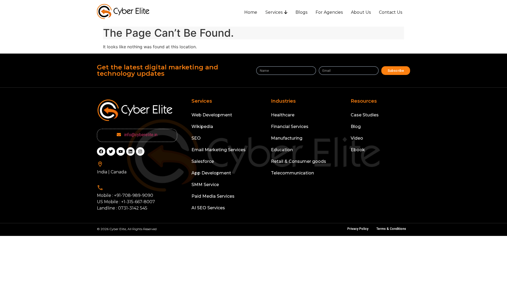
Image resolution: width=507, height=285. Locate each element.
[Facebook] (101, 151)
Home (250, 12)
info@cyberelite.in (139, 134)
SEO (196, 138)
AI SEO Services (208, 207)
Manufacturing (286, 138)
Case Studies (365, 114)
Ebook (358, 149)
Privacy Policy (357, 229)
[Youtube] (120, 151)
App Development (211, 172)
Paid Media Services (212, 196)
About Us (361, 12)
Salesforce (202, 161)
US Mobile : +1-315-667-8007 (126, 201)
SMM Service (205, 184)
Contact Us (390, 12)
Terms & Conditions (391, 229)
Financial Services (289, 126)
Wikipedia (202, 126)
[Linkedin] (130, 151)
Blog (356, 126)
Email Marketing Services (218, 149)
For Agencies (329, 12)
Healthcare (282, 114)
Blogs (301, 12)
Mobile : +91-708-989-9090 (125, 195)
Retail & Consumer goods (298, 161)
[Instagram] (140, 151)
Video (357, 138)
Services (274, 12)
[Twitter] (111, 151)
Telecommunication (292, 172)
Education (282, 149)
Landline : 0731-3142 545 (122, 208)
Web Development (211, 114)
